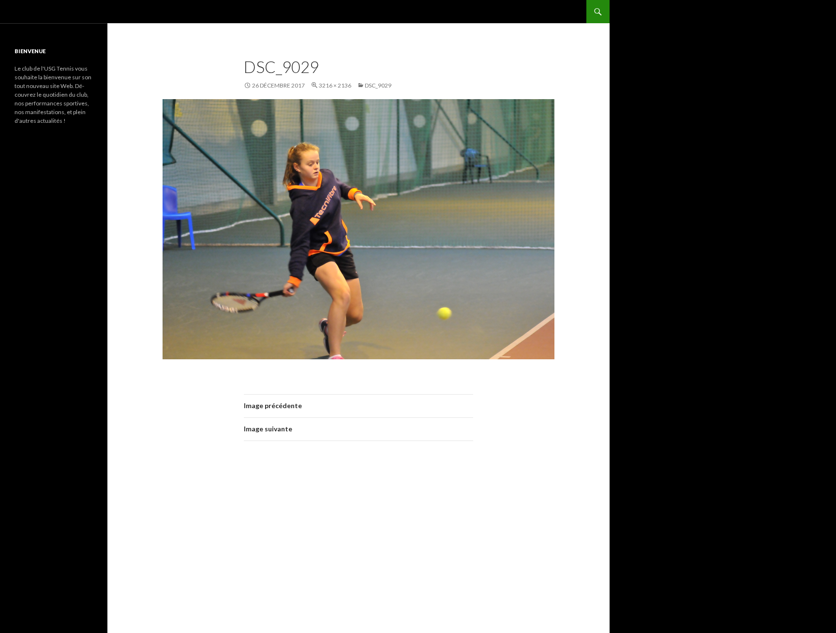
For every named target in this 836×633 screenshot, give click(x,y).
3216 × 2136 (335, 85)
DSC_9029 (378, 85)
